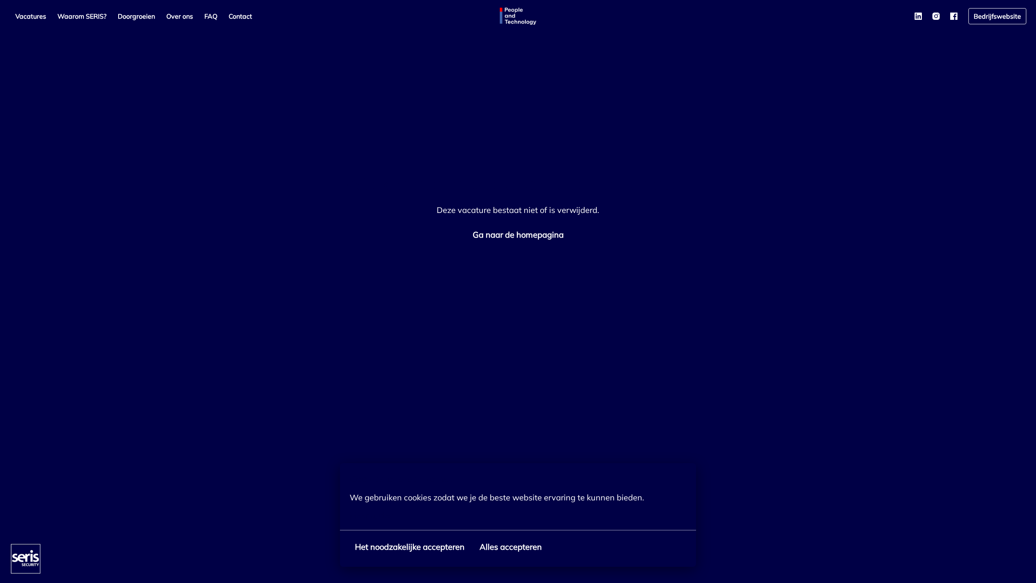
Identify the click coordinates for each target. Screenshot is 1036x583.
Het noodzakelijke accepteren (410, 547)
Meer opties (371, 515)
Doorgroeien (136, 16)
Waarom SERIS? (81, 16)
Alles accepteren (511, 547)
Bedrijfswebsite (997, 16)
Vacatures (30, 16)
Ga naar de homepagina (518, 235)
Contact (240, 16)
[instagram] (936, 16)
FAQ (210, 16)
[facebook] (954, 16)
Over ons (179, 16)
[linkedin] (918, 16)
